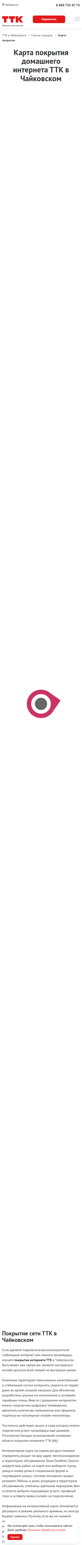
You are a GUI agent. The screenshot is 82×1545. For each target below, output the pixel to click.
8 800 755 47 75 (68, 5)
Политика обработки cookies (47, 1530)
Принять (15, 1536)
